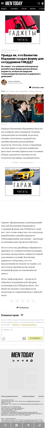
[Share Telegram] (28, 425)
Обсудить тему (38, 87)
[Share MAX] (16, 425)
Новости (15, 50)
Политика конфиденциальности (9, 396)
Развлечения (5, 50)
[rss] (13, 361)
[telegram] (22, 361)
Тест (6, 91)
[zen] (27, 361)
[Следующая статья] (22, 345)
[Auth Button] (42, 3)
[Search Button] (39, 3)
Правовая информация (28, 396)
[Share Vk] (5, 425)
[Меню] (2, 3)
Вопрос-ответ (14, 91)
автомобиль (24, 91)
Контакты (41, 396)
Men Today (14, 3)
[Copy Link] (39, 425)
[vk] (18, 361)
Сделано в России (35, 91)
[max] (31, 361)
